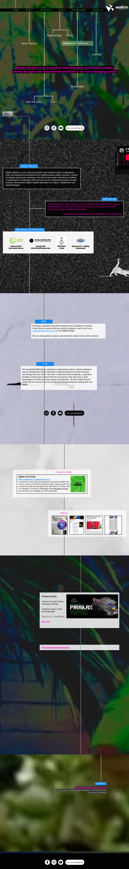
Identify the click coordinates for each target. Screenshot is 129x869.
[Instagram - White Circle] (47, 128)
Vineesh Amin (68, 214)
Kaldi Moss (117, 214)
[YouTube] (60, 128)
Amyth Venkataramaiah (102, 214)
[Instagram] (46, 413)
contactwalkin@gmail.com (44, 331)
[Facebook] (53, 413)
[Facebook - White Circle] (53, 128)
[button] (75, 128)
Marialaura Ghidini (60, 489)
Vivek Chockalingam (83, 214)
